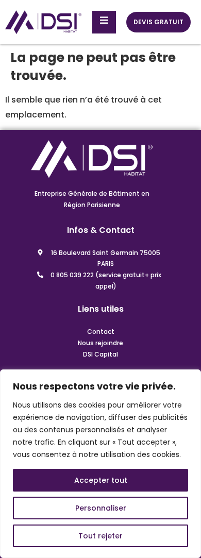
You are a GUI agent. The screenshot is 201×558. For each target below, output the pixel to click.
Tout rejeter (100, 536)
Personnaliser (100, 508)
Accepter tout (100, 480)
